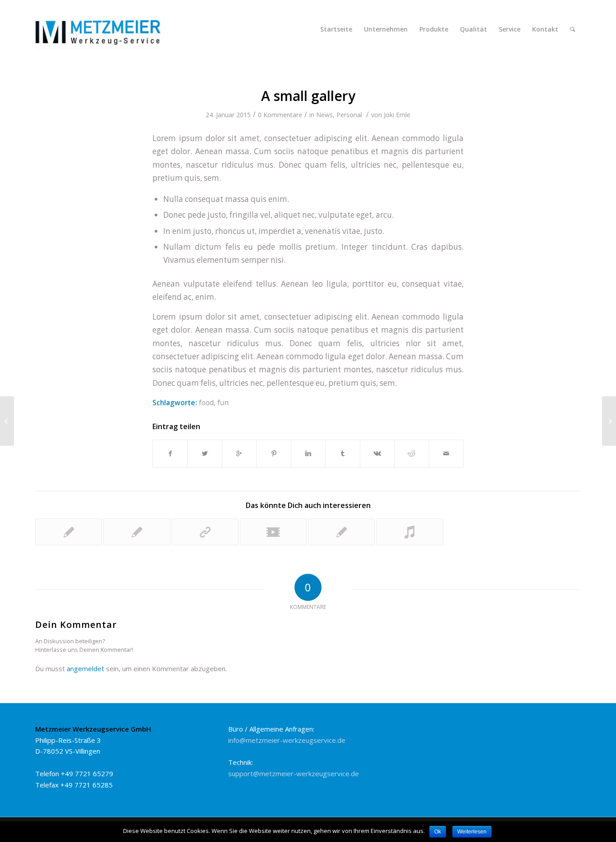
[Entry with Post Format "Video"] (273, 531)
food (206, 402)
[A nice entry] (341, 531)
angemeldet (85, 668)
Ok (437, 831)
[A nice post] (136, 531)
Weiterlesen (472, 831)
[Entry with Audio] (409, 531)
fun (223, 402)
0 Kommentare (280, 114)
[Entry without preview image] (68, 531)
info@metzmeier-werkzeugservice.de (286, 740)
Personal (349, 114)
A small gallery (308, 96)
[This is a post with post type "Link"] (205, 531)
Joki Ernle (397, 114)
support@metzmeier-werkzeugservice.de (293, 773)
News (324, 114)
